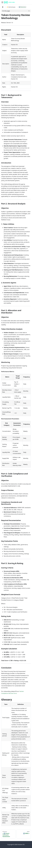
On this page (6, 11)
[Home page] (2, 7)
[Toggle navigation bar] (2, 2)
